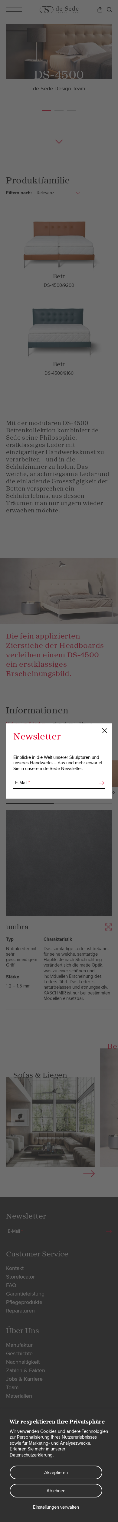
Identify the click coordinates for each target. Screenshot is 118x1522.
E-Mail (22, 783)
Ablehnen (56, 1491)
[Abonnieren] (100, 783)
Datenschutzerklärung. (32, 1455)
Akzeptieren (56, 1472)
